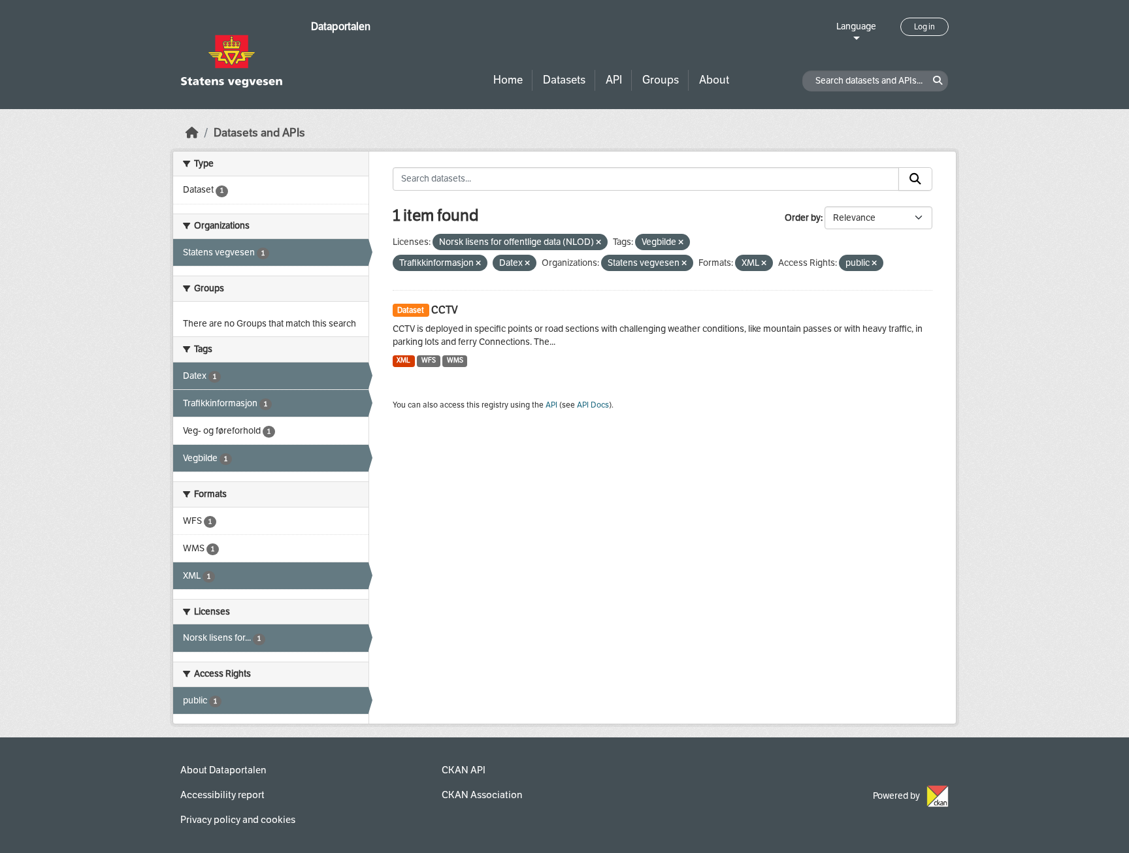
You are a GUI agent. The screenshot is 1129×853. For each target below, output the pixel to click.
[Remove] (598, 242)
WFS (428, 360)
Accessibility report (222, 795)
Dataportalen (340, 26)
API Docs (593, 405)
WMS (455, 360)
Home (508, 80)
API (614, 80)
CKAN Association (482, 795)
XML (403, 360)
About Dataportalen (223, 770)
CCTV (444, 310)
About (714, 80)
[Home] (192, 133)
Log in (924, 26)
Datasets (564, 80)
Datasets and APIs (259, 133)
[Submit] (915, 179)
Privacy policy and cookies (237, 820)
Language (856, 26)
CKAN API (463, 770)
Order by (803, 217)
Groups (660, 80)
